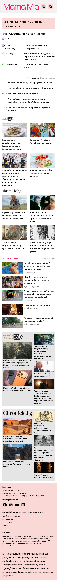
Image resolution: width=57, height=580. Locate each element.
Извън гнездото (32, 286)
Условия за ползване (11, 516)
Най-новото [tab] (33, 78)
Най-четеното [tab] (47, 78)
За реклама (7, 522)
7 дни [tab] (45, 258)
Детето (28, 300)
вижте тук (36, 543)
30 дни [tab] (52, 258)
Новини (5, 525)
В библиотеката (32, 308)
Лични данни (7, 519)
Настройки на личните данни (15, 546)
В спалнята (29, 272)
